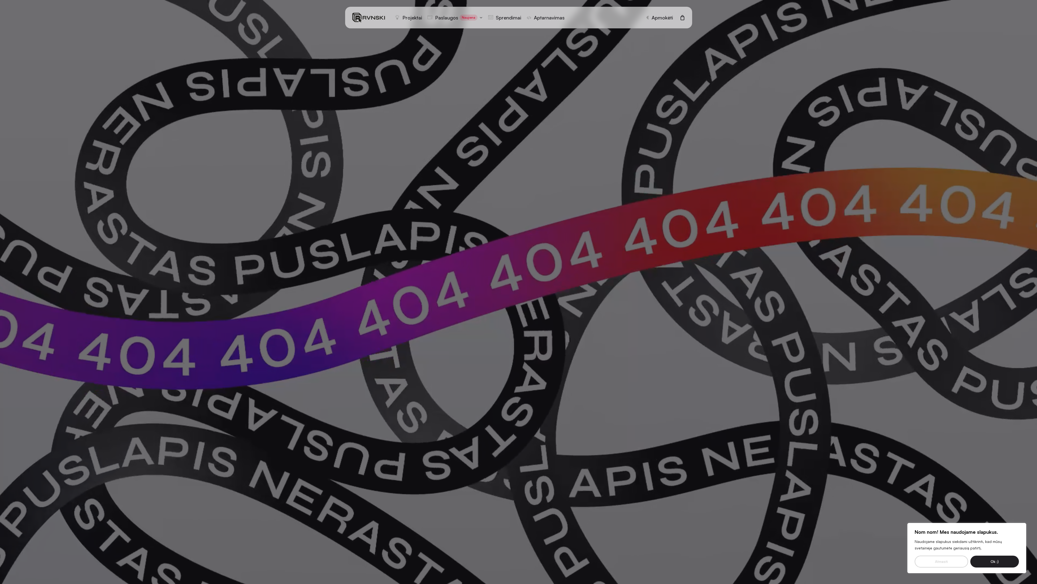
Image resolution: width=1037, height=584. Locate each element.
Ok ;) (995, 561)
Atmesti (941, 561)
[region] (966, 548)
